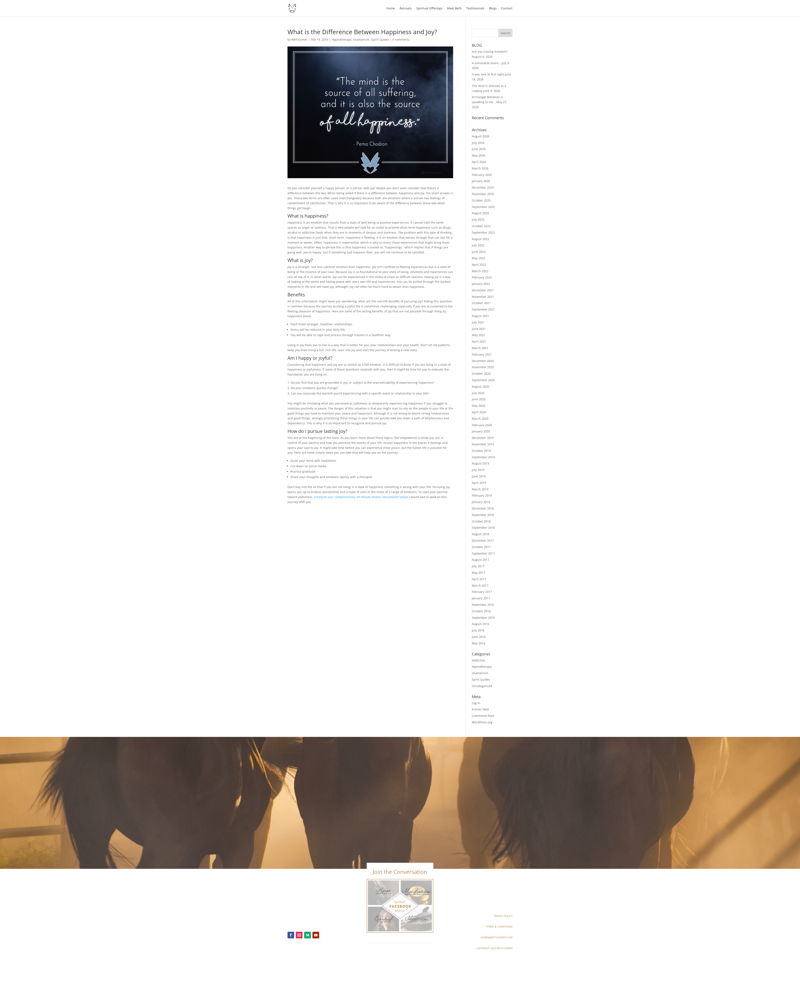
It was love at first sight (488, 74)
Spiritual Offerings (429, 8)
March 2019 (480, 489)
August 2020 (480, 386)
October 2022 (481, 226)
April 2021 (479, 341)
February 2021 (482, 354)
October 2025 (481, 200)
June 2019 (479, 476)
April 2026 (479, 162)
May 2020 (478, 406)
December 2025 (483, 187)
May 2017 (478, 573)
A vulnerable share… (486, 63)
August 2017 (480, 560)
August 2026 (480, 136)
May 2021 (478, 335)
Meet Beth (454, 8)
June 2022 (479, 252)
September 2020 (483, 380)
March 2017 (480, 585)
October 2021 (481, 303)
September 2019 (483, 457)
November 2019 (483, 444)
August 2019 (480, 463)
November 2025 (483, 194)
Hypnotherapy (341, 39)
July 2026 (478, 143)
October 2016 (481, 611)
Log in (476, 703)
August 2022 (480, 239)
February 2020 (482, 425)
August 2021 (480, 316)
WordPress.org (482, 722)
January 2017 (481, 598)
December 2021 (483, 290)
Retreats (406, 8)
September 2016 (483, 618)
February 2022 (482, 277)
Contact (506, 8)
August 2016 (480, 624)
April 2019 (479, 483)
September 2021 (483, 309)
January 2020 (481, 431)
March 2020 (480, 419)
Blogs (493, 8)
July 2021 (478, 322)
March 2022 (480, 271)
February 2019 (482, 495)
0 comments (401, 39)
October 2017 (481, 547)
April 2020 (479, 412)
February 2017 (482, 592)
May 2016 (478, 643)
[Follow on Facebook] (291, 935)
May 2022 (478, 258)
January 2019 (481, 502)
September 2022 (483, 232)
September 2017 (483, 553)
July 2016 (478, 630)
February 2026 (482, 175)
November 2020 (483, 367)
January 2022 (481, 284)
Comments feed (483, 716)
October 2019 (481, 451)
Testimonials (475, 8)
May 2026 (478, 155)
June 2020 (479, 399)
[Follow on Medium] (307, 935)
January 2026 (481, 181)
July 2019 (478, 470)
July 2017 (478, 566)
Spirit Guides (380, 39)
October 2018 (481, 521)
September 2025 (483, 207)
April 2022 (479, 265)
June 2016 (479, 637)
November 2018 (483, 515)
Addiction (478, 660)
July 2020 (478, 393)
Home (390, 8)
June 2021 (479, 329)
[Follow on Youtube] (315, 935)
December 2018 (483, 508)
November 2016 (483, 605)
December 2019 (483, 438)
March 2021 (480, 348)
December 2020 (483, 361)
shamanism (361, 39)
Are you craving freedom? (490, 52)
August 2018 (480, 534)
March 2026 (480, 168)
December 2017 (483, 540)
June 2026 (479, 149)
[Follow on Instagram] (299, 935)
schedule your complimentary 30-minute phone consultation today (360, 497)
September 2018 (483, 528)
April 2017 (479, 579)
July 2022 (478, 245)
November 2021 (483, 297)
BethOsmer (300, 39)
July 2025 (478, 220)
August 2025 (480, 213)
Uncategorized (482, 686)
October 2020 (481, 374)
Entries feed (480, 709)
